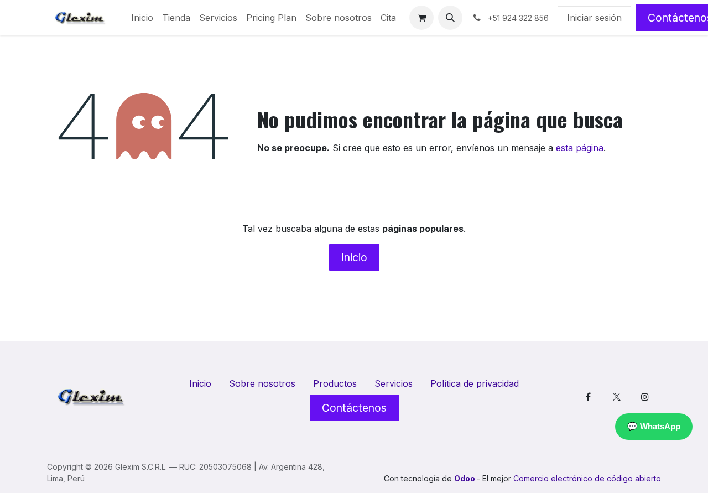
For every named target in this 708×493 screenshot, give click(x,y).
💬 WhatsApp (653, 426)
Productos (335, 383)
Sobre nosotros (262, 383)
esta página (579, 147)
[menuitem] (142, 18)
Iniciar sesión (594, 17)
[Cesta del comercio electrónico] (421, 18)
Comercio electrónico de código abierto (587, 478)
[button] (450, 18)
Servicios (393, 383)
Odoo (465, 478)
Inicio (354, 257)
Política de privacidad (474, 383)
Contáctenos (354, 407)
